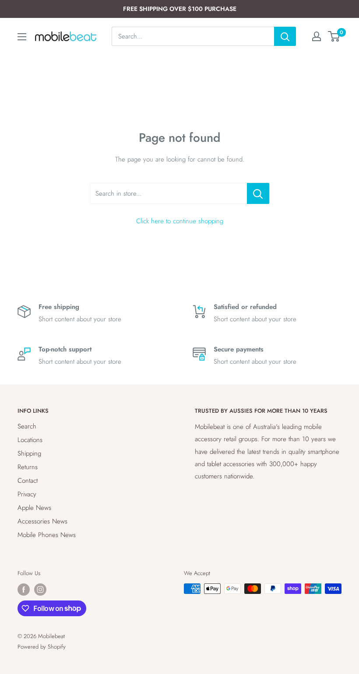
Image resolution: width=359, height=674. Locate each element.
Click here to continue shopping (179, 221)
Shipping (29, 453)
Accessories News (42, 521)
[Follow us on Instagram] (40, 589)
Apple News (34, 508)
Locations (30, 440)
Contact (28, 480)
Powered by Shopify (42, 646)
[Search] (285, 36)
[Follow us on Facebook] (24, 589)
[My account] (316, 36)
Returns (28, 467)
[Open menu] (22, 36)
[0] (334, 36)
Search (27, 426)
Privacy (27, 494)
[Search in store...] (258, 193)
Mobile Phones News (47, 535)
